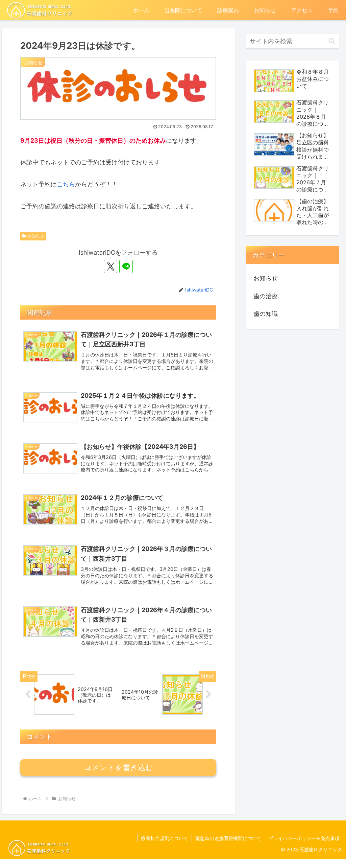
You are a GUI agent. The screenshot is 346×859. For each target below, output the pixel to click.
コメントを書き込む (118, 767)
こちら (66, 184)
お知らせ (36, 235)
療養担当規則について (164, 838)
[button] (332, 41)
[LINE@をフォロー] (126, 266)
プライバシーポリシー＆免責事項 (304, 838)
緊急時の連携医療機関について (228, 838)
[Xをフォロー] (110, 266)
